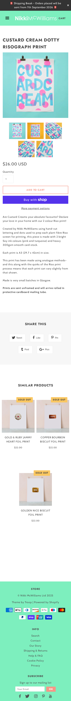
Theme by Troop (22, 602)
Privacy (35, 665)
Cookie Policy (35, 660)
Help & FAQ (35, 655)
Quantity (8, 171)
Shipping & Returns (36, 650)
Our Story (35, 645)
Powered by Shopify (46, 602)
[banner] (36, 18)
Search (35, 635)
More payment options (35, 208)
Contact (36, 640)
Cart (62, 18)
